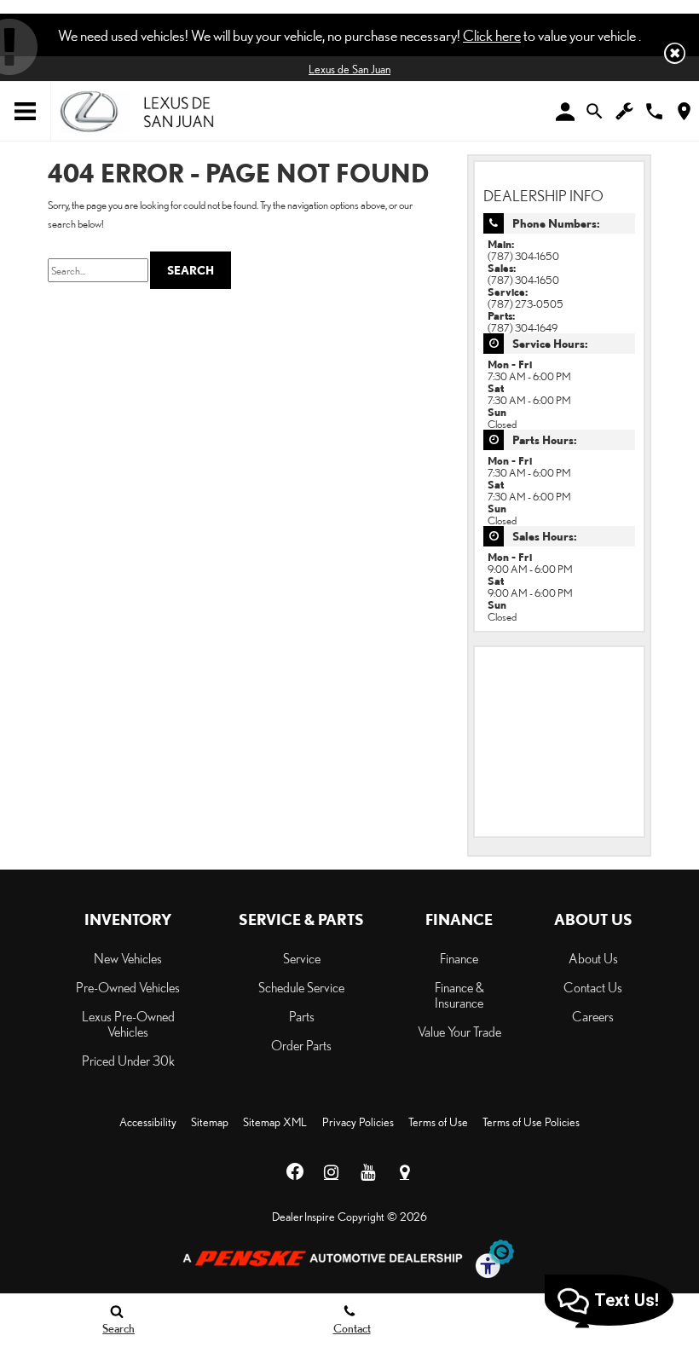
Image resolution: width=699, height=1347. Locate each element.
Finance (459, 958)
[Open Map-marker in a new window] (405, 1172)
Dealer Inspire (303, 1216)
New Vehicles (128, 958)
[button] (674, 53)
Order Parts (301, 1045)
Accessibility (147, 1122)
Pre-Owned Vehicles (128, 987)
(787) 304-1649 (522, 327)
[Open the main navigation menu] (25, 112)
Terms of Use (438, 1122)
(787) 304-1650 (523, 256)
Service (302, 958)
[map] (684, 111)
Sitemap (209, 1122)
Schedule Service (301, 987)
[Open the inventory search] (594, 112)
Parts (302, 1016)
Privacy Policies (358, 1122)
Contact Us (592, 987)
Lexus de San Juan (349, 69)
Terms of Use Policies (531, 1122)
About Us (593, 958)
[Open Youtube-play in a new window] (368, 1172)
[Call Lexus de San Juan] (654, 111)
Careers (593, 1016)
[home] (137, 110)
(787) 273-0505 (525, 303)
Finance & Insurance (459, 995)
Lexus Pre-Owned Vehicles (128, 1024)
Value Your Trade (459, 1031)
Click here (492, 34)
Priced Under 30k (128, 1060)
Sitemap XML (275, 1122)
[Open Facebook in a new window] (295, 1172)
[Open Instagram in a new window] (332, 1172)
